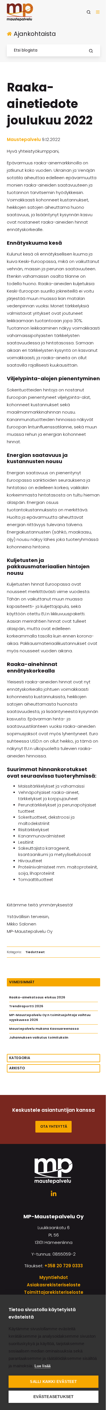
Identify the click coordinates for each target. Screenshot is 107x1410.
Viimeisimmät (22, 982)
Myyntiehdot (53, 1277)
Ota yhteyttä (53, 1126)
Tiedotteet (35, 952)
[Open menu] (97, 12)
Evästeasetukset (53, 1397)
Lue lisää (43, 1366)
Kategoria (19, 1057)
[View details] (54, 1194)
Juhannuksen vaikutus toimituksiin (38, 1037)
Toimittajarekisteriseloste (53, 1292)
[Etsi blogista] (90, 50)
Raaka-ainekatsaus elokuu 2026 (37, 997)
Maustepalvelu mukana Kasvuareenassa (44, 1029)
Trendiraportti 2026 (26, 1006)
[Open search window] (88, 12)
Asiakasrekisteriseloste (53, 1285)
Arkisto (17, 1068)
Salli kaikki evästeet (53, 1382)
